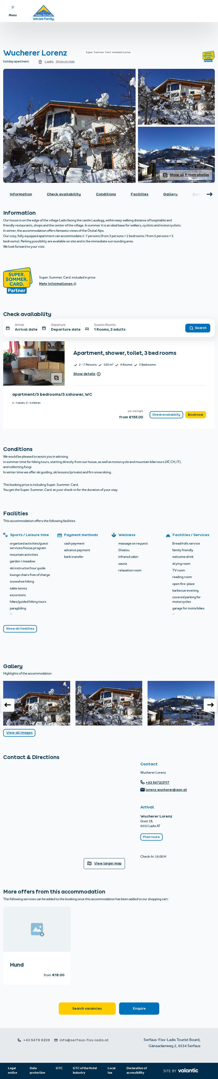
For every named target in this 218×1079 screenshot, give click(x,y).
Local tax (111, 1070)
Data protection (37, 1070)
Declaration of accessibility (137, 1070)
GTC (59, 1068)
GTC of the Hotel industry (85, 1070)
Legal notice (12, 1070)
